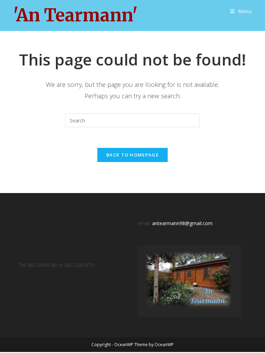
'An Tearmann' (75, 15)
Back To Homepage (132, 155)
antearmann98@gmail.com (182, 223)
